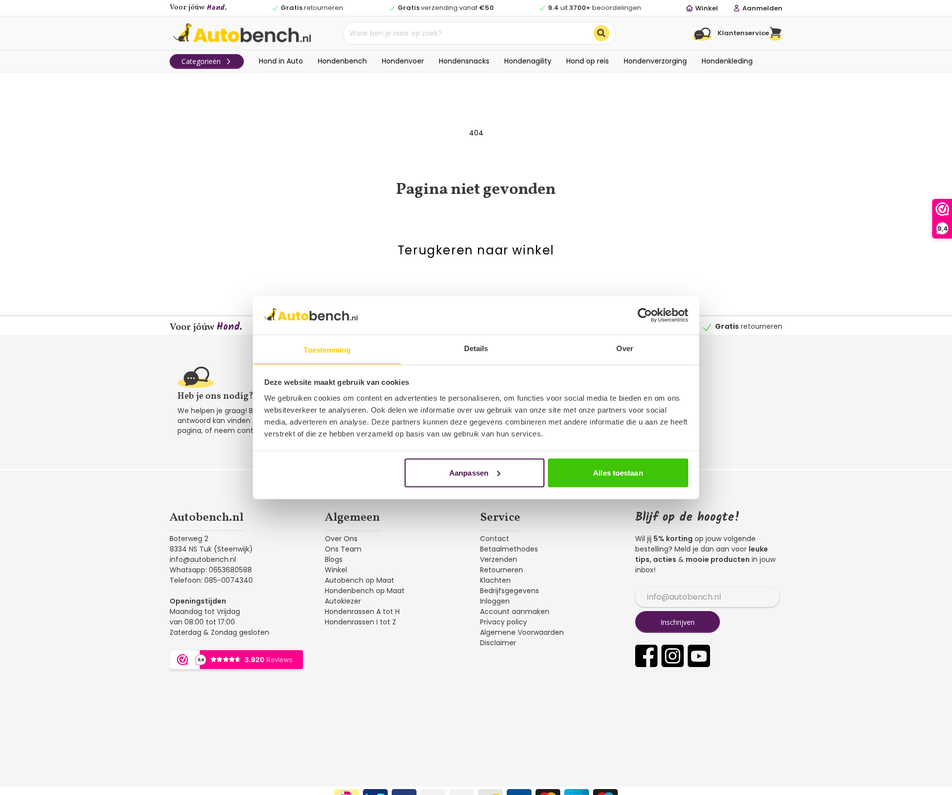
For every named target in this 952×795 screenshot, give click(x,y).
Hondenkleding (727, 61)
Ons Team (343, 549)
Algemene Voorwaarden (522, 632)
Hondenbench (342, 61)
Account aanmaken (514, 611)
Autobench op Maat (359, 580)
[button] (775, 33)
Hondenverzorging (655, 61)
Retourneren (501, 570)
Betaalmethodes (509, 549)
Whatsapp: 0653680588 (211, 570)
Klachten (495, 580)
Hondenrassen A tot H (362, 611)
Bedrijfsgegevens (509, 591)
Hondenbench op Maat (365, 591)
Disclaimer (498, 643)
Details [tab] (476, 348)
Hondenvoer (403, 61)
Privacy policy (503, 622)
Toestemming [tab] (327, 349)
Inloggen (495, 601)
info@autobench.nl (203, 559)
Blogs (334, 559)
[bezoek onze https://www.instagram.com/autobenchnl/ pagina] (672, 656)
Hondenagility (527, 61)
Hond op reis (587, 61)
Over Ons (341, 539)
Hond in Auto (281, 61)
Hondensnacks (464, 61)
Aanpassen (468, 472)
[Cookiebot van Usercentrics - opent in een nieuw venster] (644, 314)
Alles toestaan (618, 472)
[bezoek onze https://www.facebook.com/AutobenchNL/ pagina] (646, 656)
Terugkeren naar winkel (476, 250)
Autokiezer (343, 601)
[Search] (601, 33)
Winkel (336, 570)
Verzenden (498, 559)
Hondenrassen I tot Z (360, 622)
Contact (494, 539)
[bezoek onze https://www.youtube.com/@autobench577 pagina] (699, 656)
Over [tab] (624, 348)
